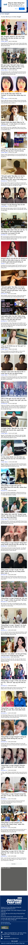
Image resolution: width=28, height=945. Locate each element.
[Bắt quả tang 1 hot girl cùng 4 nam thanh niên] (14, 56)
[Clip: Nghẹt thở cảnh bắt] (14, 505)
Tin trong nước (4, 403)
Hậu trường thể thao (5, 657)
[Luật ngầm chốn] (14, 307)
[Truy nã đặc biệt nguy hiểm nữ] (14, 84)
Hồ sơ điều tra (4, 181)
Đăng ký (21, 8)
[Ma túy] (14, 220)
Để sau (16, 8)
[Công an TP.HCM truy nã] (14, 337)
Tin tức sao (3, 125)
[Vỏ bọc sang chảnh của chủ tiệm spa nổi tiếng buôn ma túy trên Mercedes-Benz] (14, 448)
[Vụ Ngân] (14, 419)
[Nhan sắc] (14, 644)
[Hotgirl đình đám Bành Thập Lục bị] (14, 113)
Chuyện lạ (3, 263)
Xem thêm (13, 864)
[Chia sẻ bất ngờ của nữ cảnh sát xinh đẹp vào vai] (14, 389)
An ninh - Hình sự (4, 41)
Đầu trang (14, 941)
